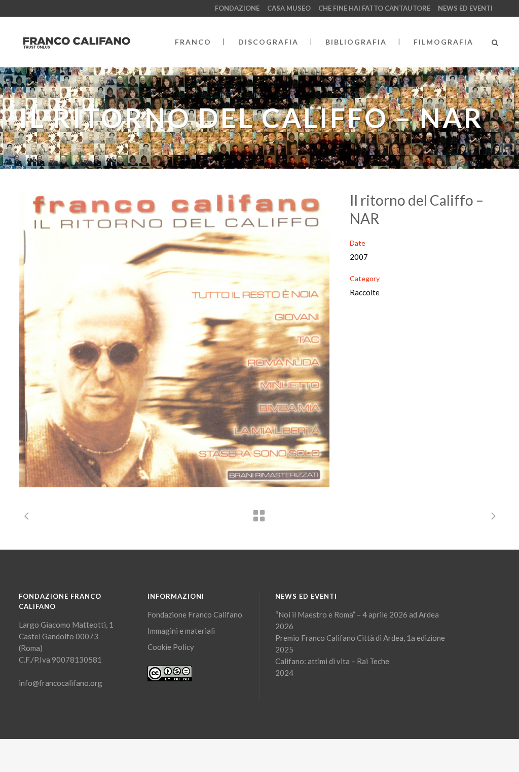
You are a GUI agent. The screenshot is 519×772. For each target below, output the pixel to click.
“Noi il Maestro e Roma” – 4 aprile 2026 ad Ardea (357, 614)
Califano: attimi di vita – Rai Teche (332, 661)
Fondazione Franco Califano (194, 614)
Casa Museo (289, 8)
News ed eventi (465, 8)
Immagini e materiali (181, 630)
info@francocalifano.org (60, 682)
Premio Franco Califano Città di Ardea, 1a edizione (360, 637)
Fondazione (237, 8)
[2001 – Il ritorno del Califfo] (174, 339)
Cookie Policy (170, 646)
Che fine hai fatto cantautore (374, 8)
